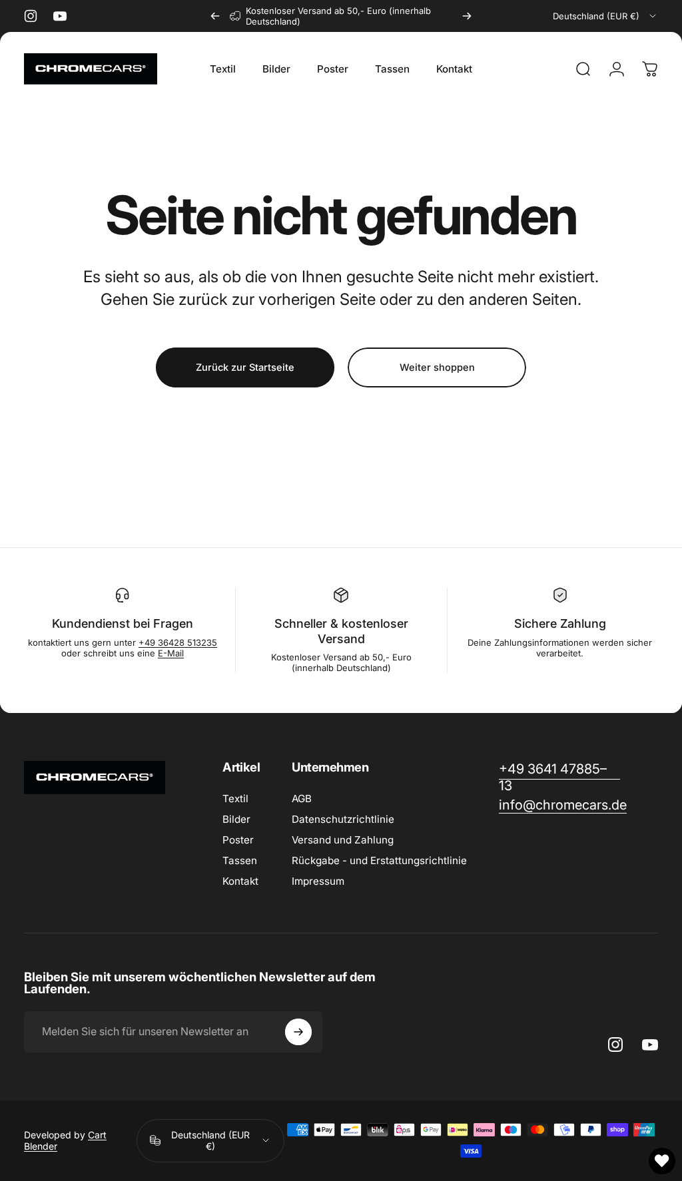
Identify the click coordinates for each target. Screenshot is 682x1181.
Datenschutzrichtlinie (343, 819)
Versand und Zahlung (343, 839)
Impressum (318, 881)
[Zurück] (215, 16)
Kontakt (240, 881)
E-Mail (171, 653)
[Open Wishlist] (662, 1161)
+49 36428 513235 (178, 642)
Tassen (239, 860)
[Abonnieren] (298, 1032)
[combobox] (605, 16)
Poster (238, 839)
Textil (235, 798)
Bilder (236, 819)
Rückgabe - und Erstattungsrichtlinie (379, 860)
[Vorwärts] (467, 16)
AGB (302, 798)
